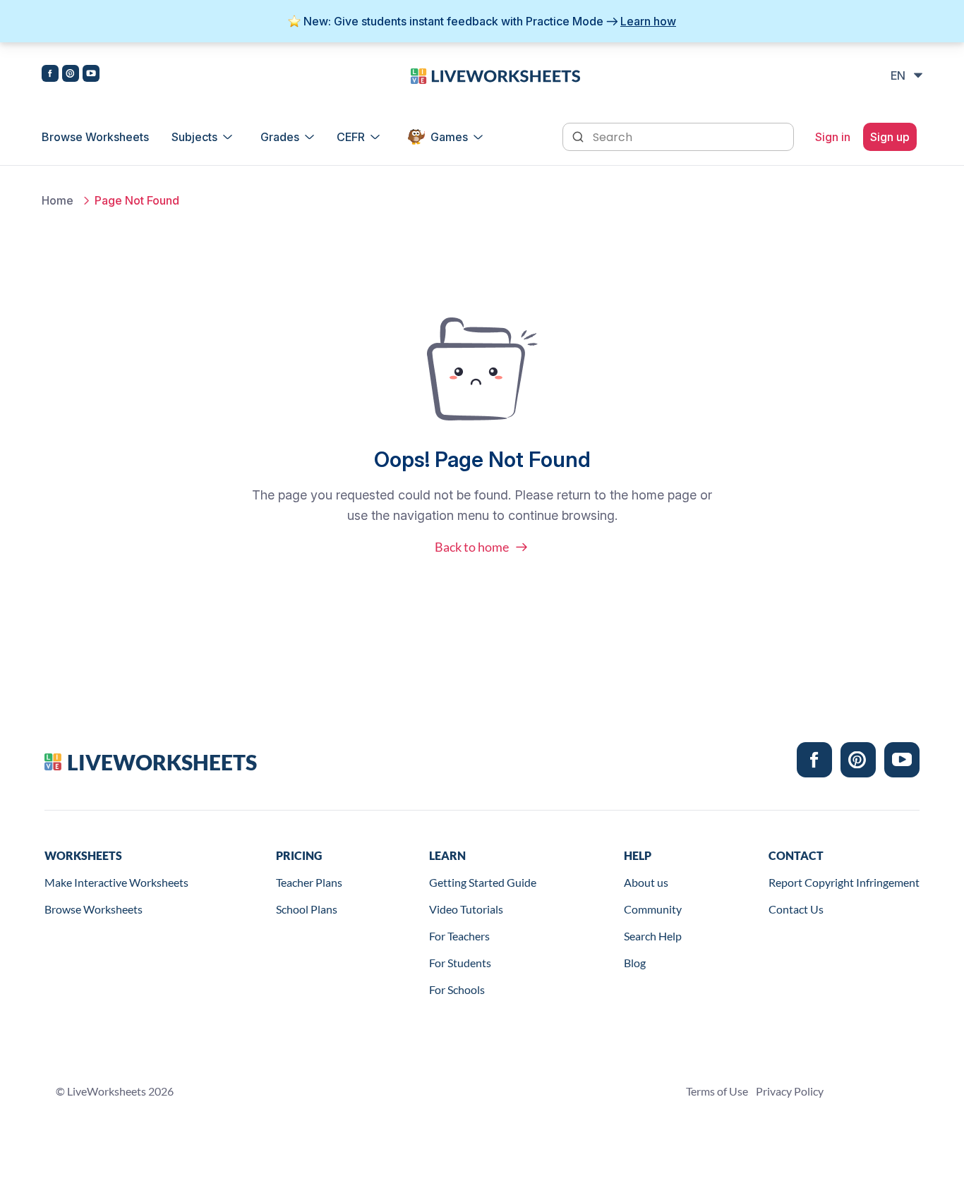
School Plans (306, 909)
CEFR (351, 137)
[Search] (579, 135)
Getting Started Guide (482, 882)
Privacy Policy (790, 1091)
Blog (635, 962)
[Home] (495, 75)
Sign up (890, 137)
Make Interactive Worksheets (116, 882)
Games (449, 137)
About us (646, 882)
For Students (460, 962)
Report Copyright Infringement (844, 882)
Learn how (648, 21)
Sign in (832, 137)
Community (653, 909)
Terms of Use (717, 1091)
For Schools (457, 989)
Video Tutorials (466, 909)
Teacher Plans (309, 882)
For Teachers (459, 935)
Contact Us (796, 909)
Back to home (472, 546)
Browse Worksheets (95, 137)
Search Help (653, 935)
